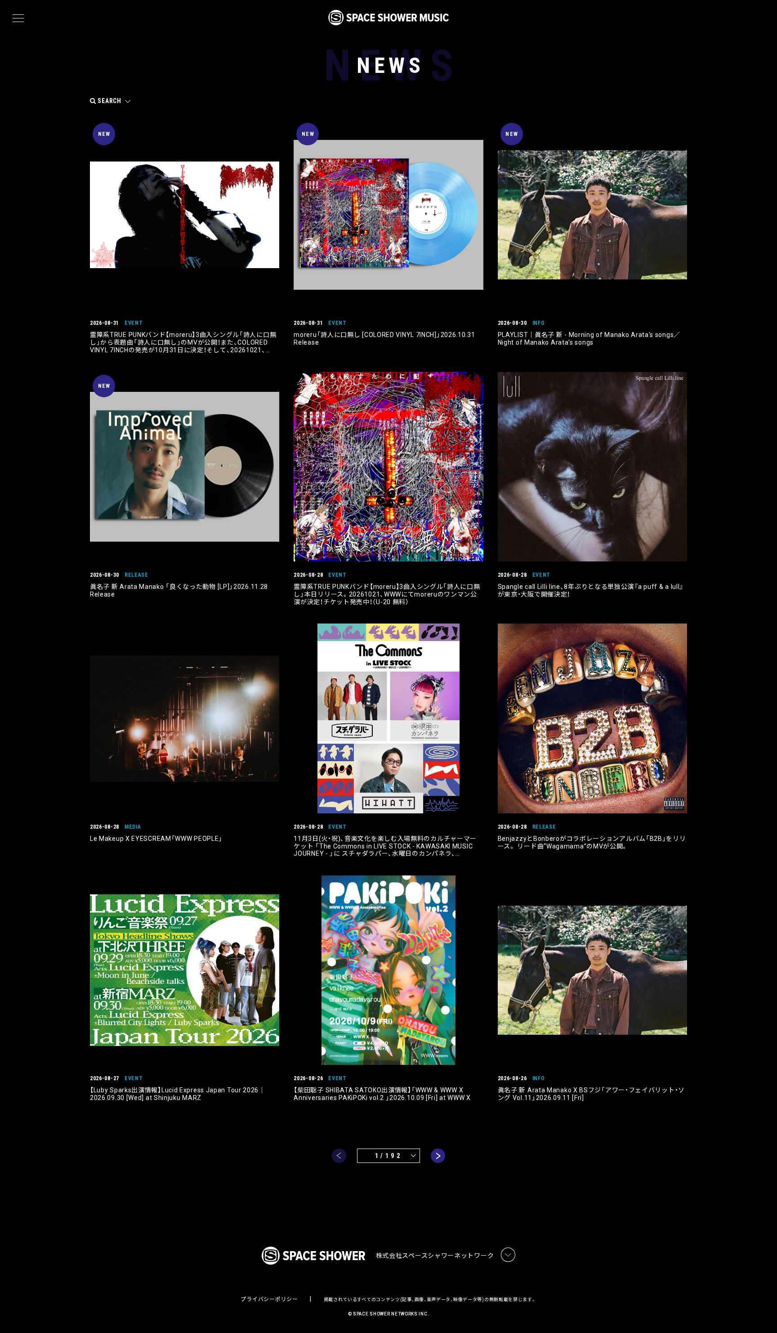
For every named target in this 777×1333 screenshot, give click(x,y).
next (438, 1156)
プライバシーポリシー (269, 1299)
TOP (759, 1312)
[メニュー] (18, 18)
